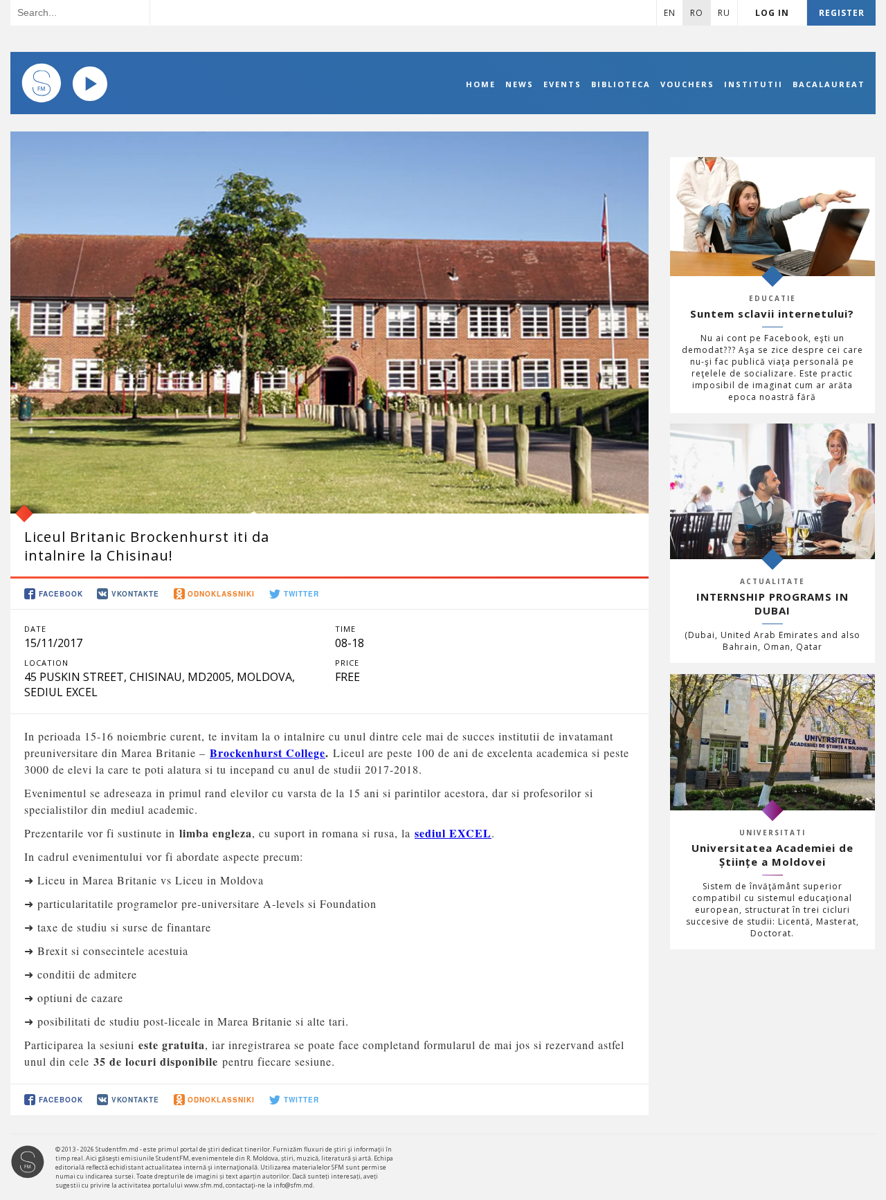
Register (842, 13)
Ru (724, 13)
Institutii (753, 84)
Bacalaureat (829, 84)
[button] (54, 594)
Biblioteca (621, 84)
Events (562, 84)
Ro (696, 13)
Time (345, 629)
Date (35, 629)
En (670, 13)
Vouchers (687, 84)
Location (46, 662)
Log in (772, 13)
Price (347, 662)
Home (481, 84)
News (519, 84)
